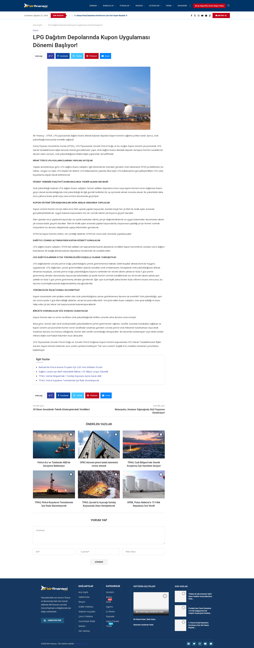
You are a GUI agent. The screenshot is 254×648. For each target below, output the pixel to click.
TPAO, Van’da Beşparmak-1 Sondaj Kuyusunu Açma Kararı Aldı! (70, 375)
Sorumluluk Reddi (86, 621)
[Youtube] (202, 15)
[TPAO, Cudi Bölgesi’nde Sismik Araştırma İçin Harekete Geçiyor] (144, 444)
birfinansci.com (81, 644)
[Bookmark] (70, 434)
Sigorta (139, 6)
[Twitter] (195, 15)
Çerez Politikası (85, 616)
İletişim (81, 602)
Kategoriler (113, 586)
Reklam (82, 626)
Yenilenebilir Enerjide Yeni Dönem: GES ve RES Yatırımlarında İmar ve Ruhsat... (108, 15)
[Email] (206, 15)
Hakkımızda (83, 597)
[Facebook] (191, 15)
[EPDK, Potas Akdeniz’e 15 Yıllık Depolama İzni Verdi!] (144, 484)
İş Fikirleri (154, 6)
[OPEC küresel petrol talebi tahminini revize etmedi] (99, 444)
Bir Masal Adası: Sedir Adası (144, 619)
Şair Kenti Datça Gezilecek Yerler (149, 612)
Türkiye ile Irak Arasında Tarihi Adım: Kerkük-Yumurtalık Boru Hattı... (200, 596)
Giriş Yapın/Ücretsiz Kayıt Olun (209, 6)
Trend (168, 6)
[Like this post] (52, 56)
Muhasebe (182, 6)
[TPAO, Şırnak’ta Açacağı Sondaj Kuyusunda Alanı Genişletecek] (99, 484)
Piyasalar (124, 6)
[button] (69, 15)
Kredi (108, 602)
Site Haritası (84, 631)
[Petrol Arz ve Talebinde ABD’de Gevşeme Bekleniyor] (54, 444)
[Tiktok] (210, 15)
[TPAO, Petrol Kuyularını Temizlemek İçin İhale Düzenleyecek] (54, 484)
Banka (109, 597)
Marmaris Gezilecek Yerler (143, 625)
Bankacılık (108, 6)
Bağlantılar (85, 586)
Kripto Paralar (112, 621)
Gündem (93, 6)
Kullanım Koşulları (86, 612)
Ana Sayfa (37, 25)
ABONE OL (222, 15)
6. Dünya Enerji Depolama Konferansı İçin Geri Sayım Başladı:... (198, 625)
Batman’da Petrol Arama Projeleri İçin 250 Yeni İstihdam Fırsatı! (70, 367)
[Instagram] (199, 15)
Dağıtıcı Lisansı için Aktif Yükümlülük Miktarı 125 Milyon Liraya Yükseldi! (73, 371)
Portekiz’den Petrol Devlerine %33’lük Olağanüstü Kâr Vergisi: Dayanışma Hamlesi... (199, 610)
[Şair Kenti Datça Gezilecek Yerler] (151, 603)
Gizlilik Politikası (85, 607)
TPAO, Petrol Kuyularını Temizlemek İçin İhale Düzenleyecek (69, 380)
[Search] (228, 5)
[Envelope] (211, 644)
